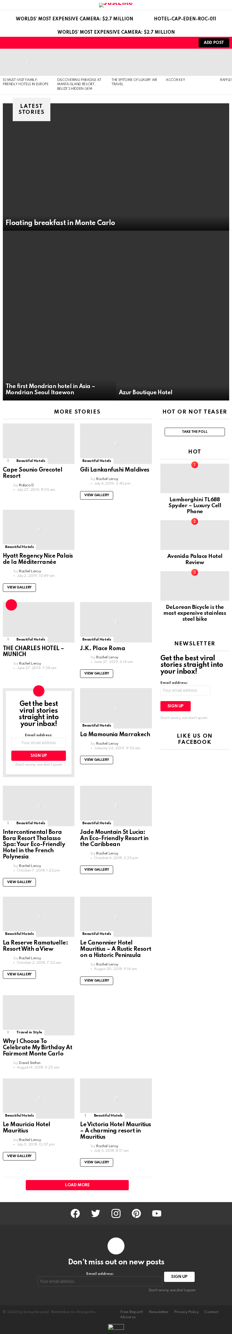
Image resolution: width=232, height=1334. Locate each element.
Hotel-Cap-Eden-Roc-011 (185, 19)
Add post (214, 43)
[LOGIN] (186, 42)
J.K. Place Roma (102, 649)
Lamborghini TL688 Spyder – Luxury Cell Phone (194, 506)
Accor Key (175, 80)
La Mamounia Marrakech (115, 735)
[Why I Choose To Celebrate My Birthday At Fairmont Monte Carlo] (38, 1015)
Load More (77, 1185)
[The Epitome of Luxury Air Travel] (136, 62)
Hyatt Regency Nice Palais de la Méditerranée (38, 559)
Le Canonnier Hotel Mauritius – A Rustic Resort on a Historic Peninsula (115, 949)
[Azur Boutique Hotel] (172, 316)
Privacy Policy (186, 1312)
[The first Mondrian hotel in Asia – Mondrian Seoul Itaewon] (59, 316)
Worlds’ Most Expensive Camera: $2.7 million (74, 19)
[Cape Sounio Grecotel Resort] (38, 443)
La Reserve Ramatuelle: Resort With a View (35, 946)
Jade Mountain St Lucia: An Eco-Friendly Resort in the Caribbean (114, 839)
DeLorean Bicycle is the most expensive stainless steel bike (194, 613)
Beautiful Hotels (30, 461)
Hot (11, 605)
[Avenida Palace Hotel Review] (194, 535)
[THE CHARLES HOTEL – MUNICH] (38, 622)
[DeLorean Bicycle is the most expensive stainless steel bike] (194, 586)
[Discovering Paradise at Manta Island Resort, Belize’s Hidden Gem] (81, 62)
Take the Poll (194, 432)
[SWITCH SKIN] (177, 42)
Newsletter (158, 1312)
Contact (211, 1312)
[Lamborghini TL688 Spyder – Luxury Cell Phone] (194, 478)
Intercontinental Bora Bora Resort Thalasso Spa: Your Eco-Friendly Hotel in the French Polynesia (34, 845)
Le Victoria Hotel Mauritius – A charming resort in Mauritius (115, 1131)
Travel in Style (29, 1032)
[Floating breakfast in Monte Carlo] (116, 167)
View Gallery (96, 495)
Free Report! (131, 1312)
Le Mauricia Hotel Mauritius (26, 1128)
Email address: (38, 735)
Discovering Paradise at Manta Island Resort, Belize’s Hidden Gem (79, 84)
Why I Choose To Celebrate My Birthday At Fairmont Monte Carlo (37, 1048)
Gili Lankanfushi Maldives (114, 470)
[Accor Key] (190, 62)
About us (128, 1317)
